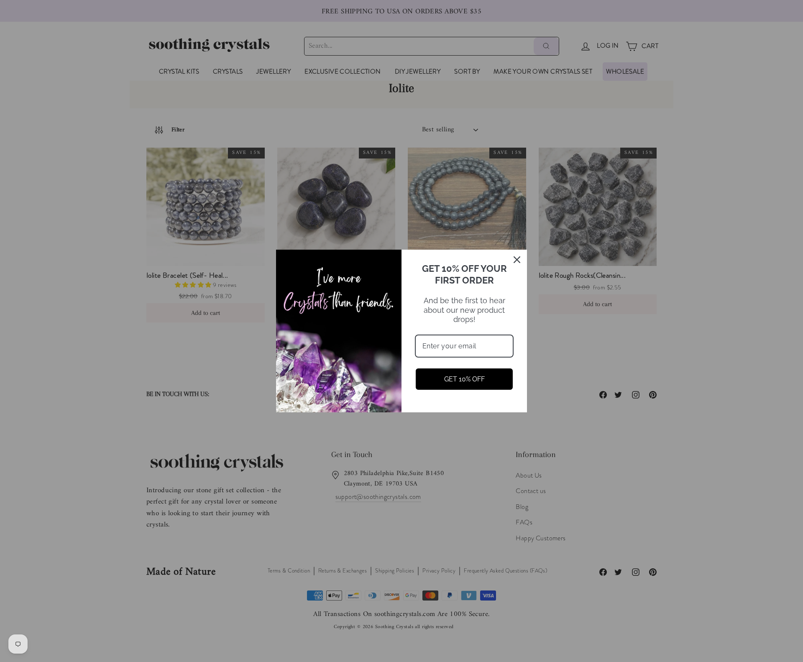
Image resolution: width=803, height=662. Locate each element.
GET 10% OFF (464, 379)
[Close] (517, 260)
